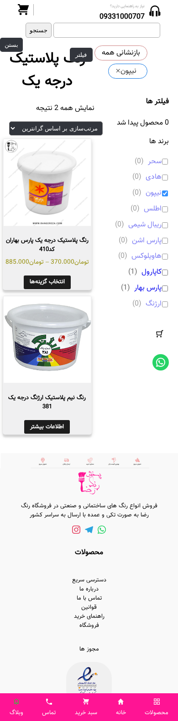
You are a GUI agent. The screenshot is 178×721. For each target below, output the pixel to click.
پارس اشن (147, 241)
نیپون (154, 193)
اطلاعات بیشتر (47, 426)
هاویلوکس (146, 256)
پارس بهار (148, 288)
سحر (155, 162)
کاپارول (151, 272)
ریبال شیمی (145, 225)
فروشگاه (89, 625)
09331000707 (122, 17)
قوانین (89, 607)
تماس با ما (89, 598)
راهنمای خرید (89, 616)
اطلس (153, 209)
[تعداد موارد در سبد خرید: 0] (160, 334)
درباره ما (89, 589)
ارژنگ (154, 304)
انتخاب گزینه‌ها (47, 281)
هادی (154, 177)
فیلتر (81, 54)
